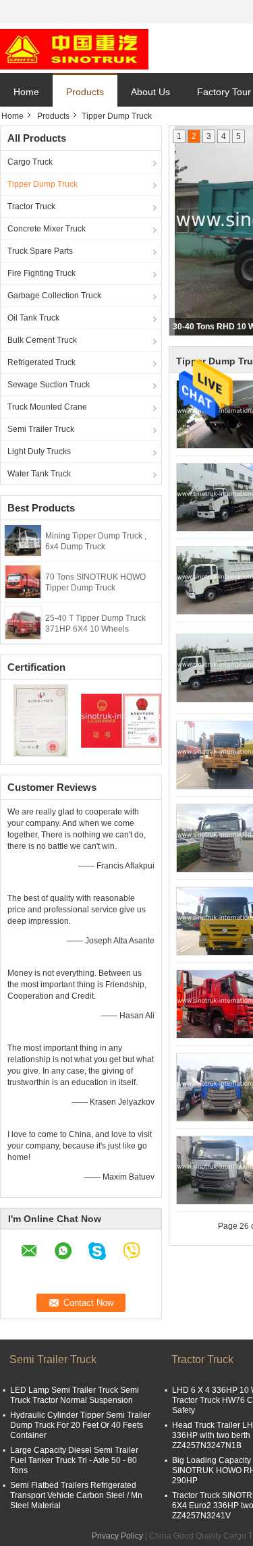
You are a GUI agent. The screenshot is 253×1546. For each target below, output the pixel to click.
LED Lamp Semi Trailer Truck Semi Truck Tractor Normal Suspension (74, 1395)
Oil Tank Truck (33, 318)
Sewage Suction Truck (48, 384)
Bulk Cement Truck (42, 340)
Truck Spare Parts (40, 251)
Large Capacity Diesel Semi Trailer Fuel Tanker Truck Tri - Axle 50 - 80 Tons (74, 1460)
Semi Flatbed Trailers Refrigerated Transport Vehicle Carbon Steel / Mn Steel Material (76, 1495)
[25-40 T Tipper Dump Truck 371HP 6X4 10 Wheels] (23, 622)
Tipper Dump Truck (42, 184)
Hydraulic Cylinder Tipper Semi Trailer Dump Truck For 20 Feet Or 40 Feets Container (80, 1425)
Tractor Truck (31, 206)
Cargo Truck (30, 162)
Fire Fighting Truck (41, 273)
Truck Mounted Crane (47, 407)
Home (26, 91)
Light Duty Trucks (39, 451)
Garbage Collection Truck (54, 295)
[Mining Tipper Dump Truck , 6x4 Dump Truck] (23, 540)
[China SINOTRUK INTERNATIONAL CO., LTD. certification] (41, 720)
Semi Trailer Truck (40, 429)
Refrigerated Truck (41, 362)
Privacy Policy (117, 1536)
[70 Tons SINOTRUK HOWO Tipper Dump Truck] (22, 581)
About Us (150, 91)
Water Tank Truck (39, 473)
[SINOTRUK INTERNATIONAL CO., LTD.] (74, 48)
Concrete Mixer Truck (46, 228)
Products (85, 91)
